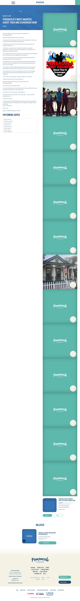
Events (47, 567)
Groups (43, 577)
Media (43, 579)
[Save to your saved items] (24, 541)
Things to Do (40, 567)
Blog (44, 573)
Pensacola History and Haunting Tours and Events (47, 533)
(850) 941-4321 (62, 509)
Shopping (35, 571)
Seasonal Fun (37, 573)
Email (57, 515)
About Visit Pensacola (35, 577)
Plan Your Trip (43, 571)
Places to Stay (35, 569)
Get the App (22, 590)
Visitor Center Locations (15, 576)
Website (47, 515)
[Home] (40, 2)
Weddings (37, 579)
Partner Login (53, 590)
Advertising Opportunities (42, 590)
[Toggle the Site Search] (3, 2)
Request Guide (63, 577)
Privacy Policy (61, 590)
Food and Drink (45, 569)
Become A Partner (31, 590)
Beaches (33, 567)
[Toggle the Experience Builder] (8, 2)
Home (20, 11)
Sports (48, 577)
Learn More (46, 542)
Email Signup (63, 582)
